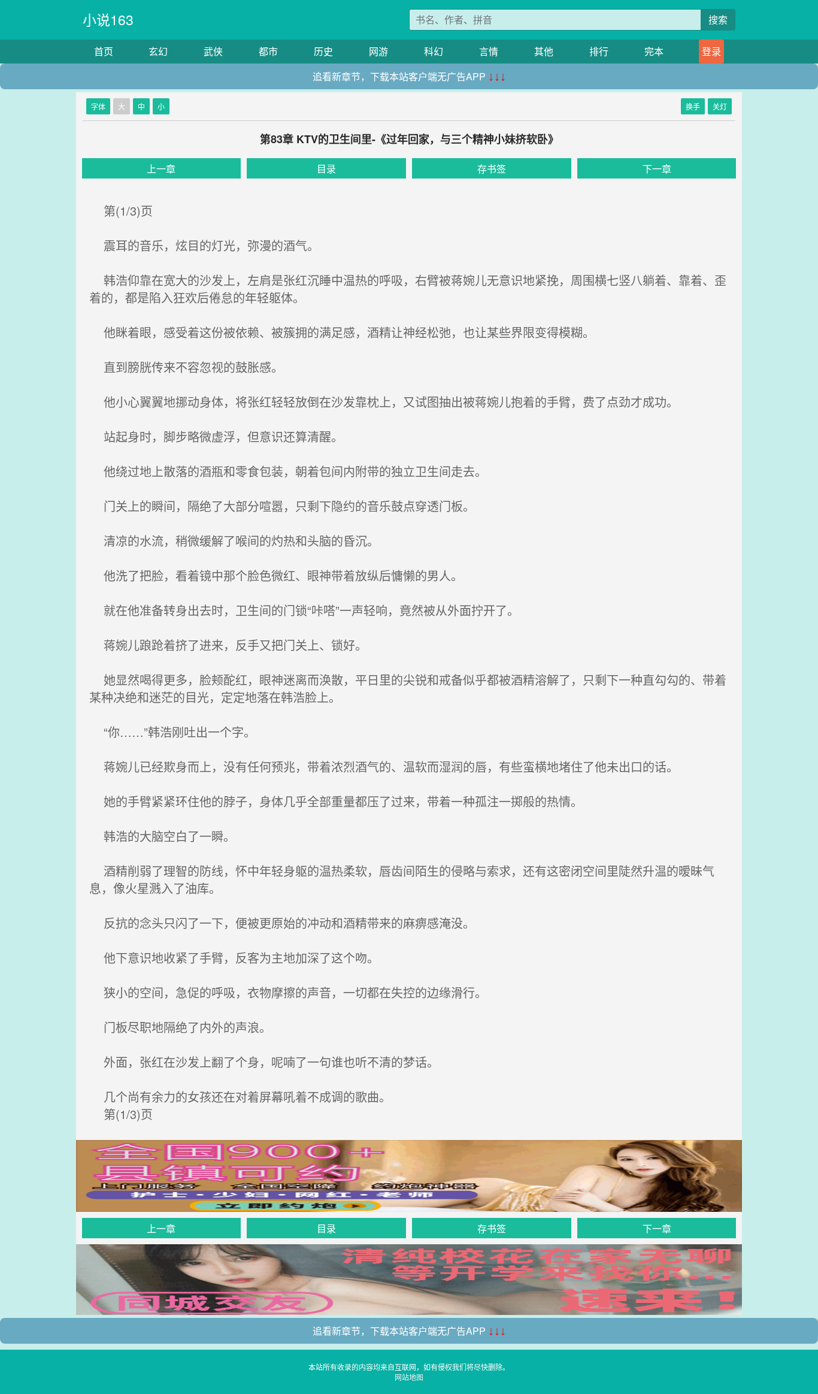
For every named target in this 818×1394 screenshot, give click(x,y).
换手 (693, 106)
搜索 (718, 19)
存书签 (491, 169)
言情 (488, 51)
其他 (543, 51)
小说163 (108, 19)
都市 (268, 51)
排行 (598, 51)
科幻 (433, 51)
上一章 (161, 169)
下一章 (657, 169)
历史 (323, 51)
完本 (654, 51)
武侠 (213, 51)
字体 (98, 106)
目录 (326, 169)
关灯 (720, 106)
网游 (378, 51)
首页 (103, 51)
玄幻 (158, 51)
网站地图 (409, 1377)
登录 (711, 51)
